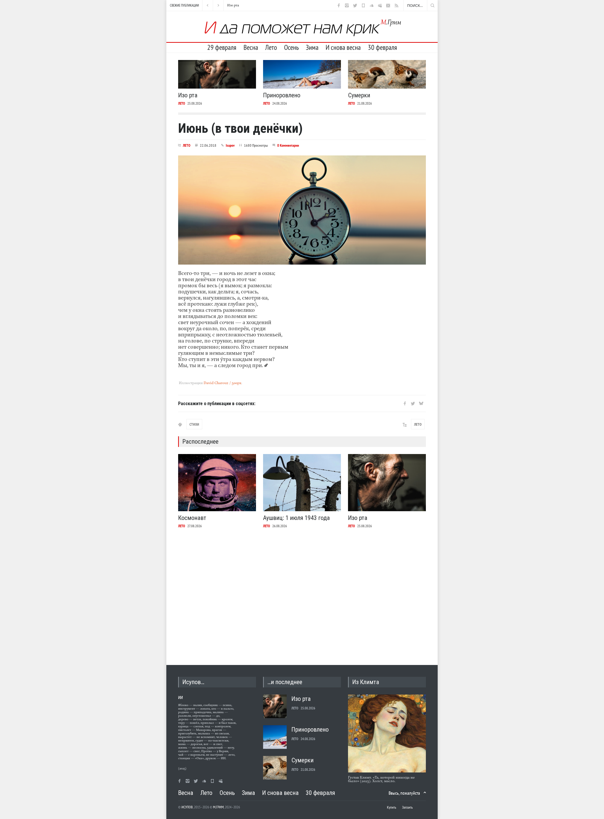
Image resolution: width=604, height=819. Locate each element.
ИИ (180, 697)
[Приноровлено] (302, 74)
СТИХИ (194, 424)
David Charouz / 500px (222, 383)
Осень (291, 47)
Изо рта (187, 95)
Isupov (230, 145)
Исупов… (193, 682)
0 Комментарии (288, 145)
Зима (312, 47)
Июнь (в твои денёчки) (240, 128)
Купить (391, 807)
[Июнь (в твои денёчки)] (302, 210)
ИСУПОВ (187, 807)
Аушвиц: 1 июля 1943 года (296, 517)
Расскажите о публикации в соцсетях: (217, 403)
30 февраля (382, 47)
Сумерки (359, 95)
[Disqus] (302, 593)
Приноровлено (238, 5)
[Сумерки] (387, 74)
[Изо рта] (217, 74)
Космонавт (192, 517)
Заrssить (407, 807)
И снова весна (343, 47)
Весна (250, 47)
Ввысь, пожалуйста (404, 793)
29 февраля (221, 47)
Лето (271, 47)
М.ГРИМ (218, 807)
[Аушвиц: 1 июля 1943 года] (302, 482)
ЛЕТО (181, 103)
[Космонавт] (217, 482)
